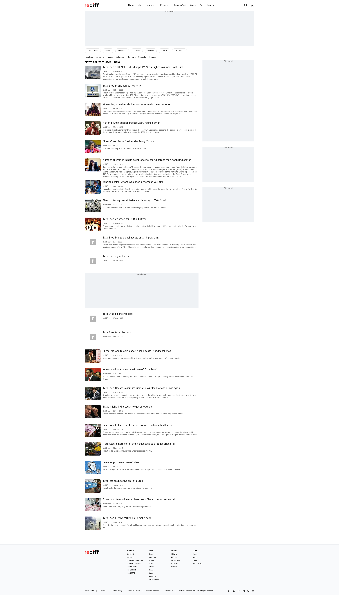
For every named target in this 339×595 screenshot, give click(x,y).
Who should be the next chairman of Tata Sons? (130, 369)
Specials (142, 57)
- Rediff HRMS (132, 567)
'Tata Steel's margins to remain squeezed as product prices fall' (139, 443)
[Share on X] (234, 591)
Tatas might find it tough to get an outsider (128, 406)
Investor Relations (152, 591)
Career (195, 560)
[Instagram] (244, 591)
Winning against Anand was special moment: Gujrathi (133, 181)
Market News (175, 560)
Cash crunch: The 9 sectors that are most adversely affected (138, 425)
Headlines (89, 57)
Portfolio (174, 567)
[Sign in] (252, 5)
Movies (151, 50)
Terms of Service (134, 591)
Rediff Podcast (154, 579)
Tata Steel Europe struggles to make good (127, 518)
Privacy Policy (117, 591)
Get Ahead (152, 570)
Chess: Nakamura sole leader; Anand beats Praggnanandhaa (137, 351)
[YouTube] (248, 591)
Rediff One (130, 557)
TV (201, 5)
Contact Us (169, 591)
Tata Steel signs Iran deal (117, 256)
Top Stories (93, 50)
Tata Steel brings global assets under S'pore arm (131, 237)
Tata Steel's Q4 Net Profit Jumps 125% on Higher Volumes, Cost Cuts (143, 67)
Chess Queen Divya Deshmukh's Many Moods (128, 141)
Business (122, 50)
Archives (152, 57)
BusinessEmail (180, 5)
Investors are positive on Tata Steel (123, 480)
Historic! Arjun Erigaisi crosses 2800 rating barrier (131, 122)
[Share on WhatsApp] (229, 591)
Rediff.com (188, 591)
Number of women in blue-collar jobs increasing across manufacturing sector (147, 159)
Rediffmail (130, 554)
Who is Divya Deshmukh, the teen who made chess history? (136, 104)
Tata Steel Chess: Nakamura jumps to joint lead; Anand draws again (141, 388)
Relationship (197, 564)
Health (195, 554)
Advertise (102, 591)
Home (131, 5)
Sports (164, 50)
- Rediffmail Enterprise (135, 560)
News (149, 5)
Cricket (137, 50)
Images (109, 57)
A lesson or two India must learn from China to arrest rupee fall (139, 499)
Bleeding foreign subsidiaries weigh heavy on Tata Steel (134, 200)
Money (163, 5)
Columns (120, 57)
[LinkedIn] (253, 591)
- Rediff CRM (131, 570)
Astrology (152, 576)
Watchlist (174, 564)
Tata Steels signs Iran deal (118, 313)
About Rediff (89, 591)
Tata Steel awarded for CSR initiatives (124, 219)
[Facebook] (239, 591)
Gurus (193, 5)
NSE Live (174, 557)
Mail (139, 5)
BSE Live (174, 554)
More (210, 5)
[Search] (246, 5)
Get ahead (179, 50)
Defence (100, 57)
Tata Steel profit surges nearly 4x (122, 85)
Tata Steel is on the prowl (117, 332)
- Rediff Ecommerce (134, 564)
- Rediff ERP (131, 573)
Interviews (131, 57)
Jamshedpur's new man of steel (121, 462)
